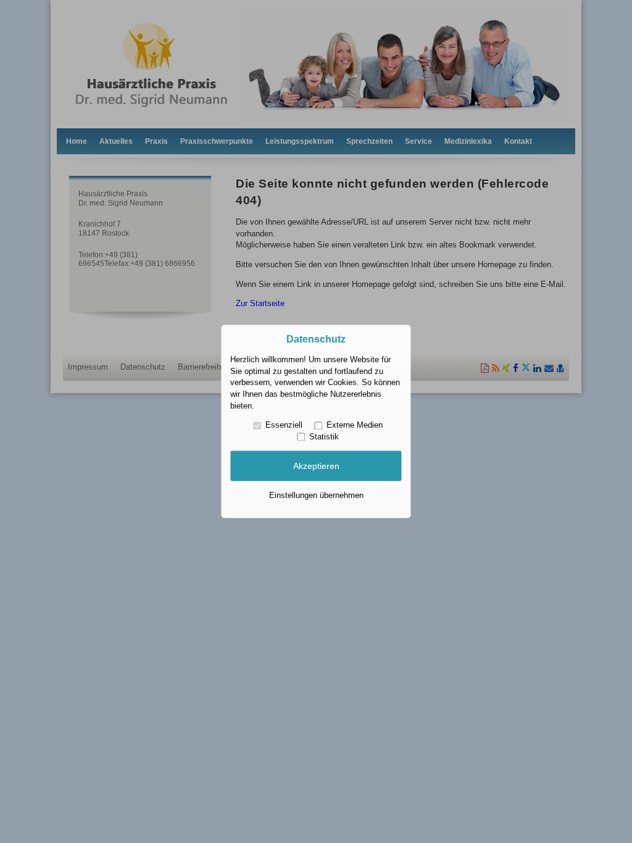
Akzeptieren (316, 466)
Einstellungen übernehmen (316, 495)
